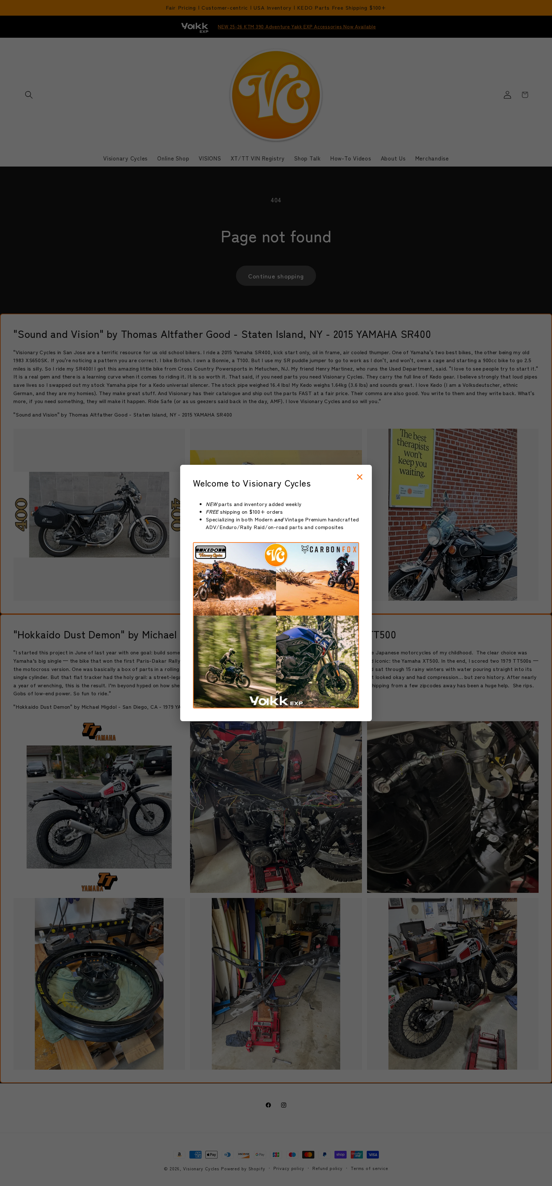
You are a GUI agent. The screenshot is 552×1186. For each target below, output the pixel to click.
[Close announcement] (360, 477)
